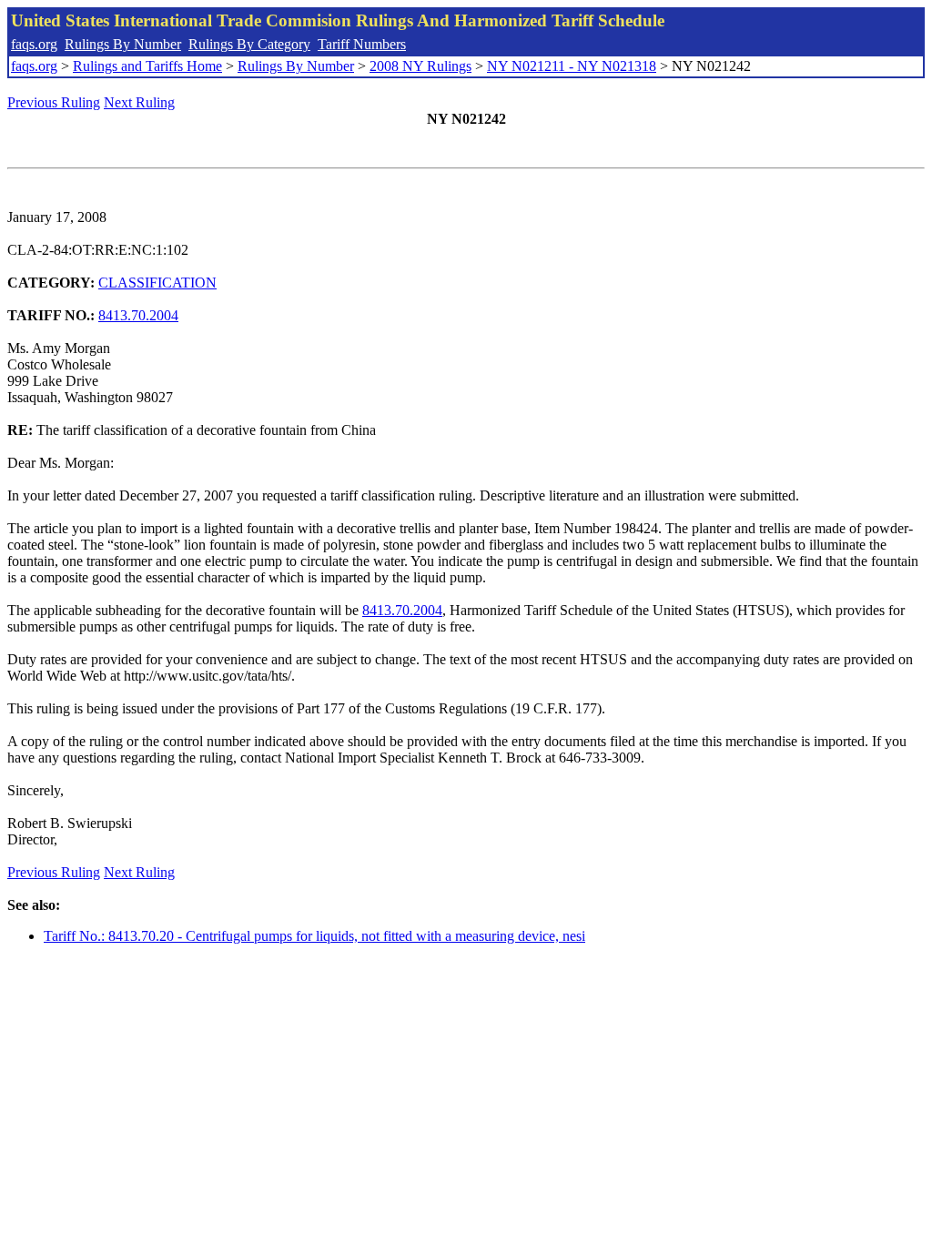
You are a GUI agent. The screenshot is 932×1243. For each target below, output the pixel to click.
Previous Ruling (53, 102)
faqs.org (34, 44)
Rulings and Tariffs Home (147, 66)
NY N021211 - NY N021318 (571, 66)
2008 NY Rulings (420, 66)
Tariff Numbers (362, 44)
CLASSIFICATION (157, 282)
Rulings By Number (123, 44)
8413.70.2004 (138, 315)
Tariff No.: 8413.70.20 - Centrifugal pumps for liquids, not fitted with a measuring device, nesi (314, 936)
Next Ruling (139, 102)
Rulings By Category (249, 44)
